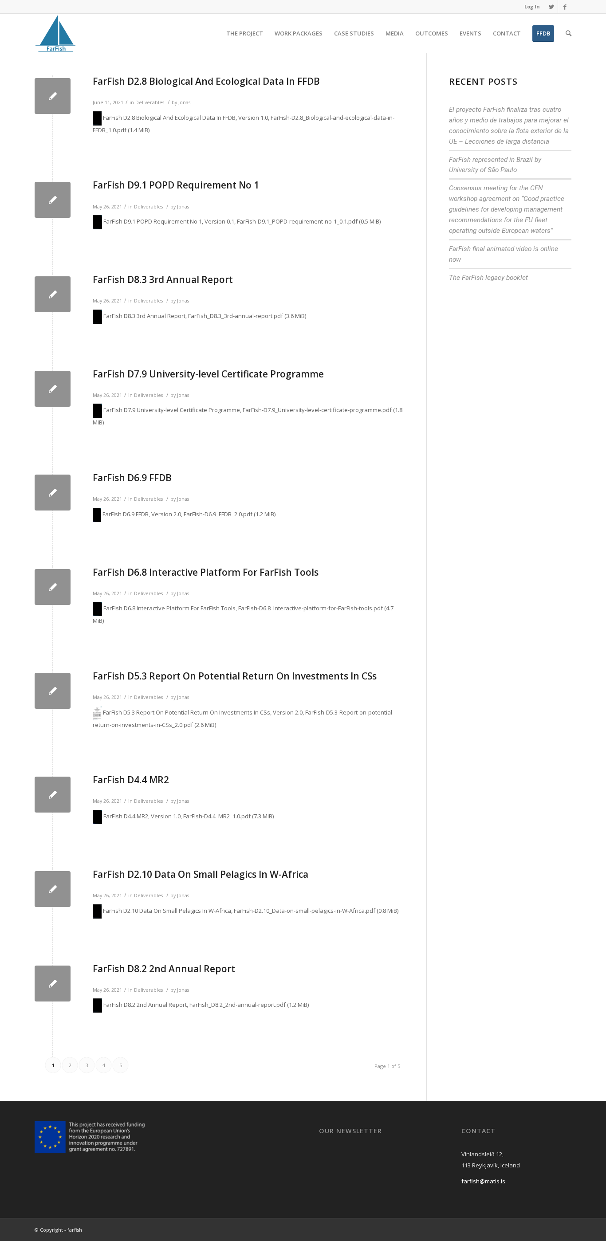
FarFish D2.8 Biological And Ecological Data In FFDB (206, 81)
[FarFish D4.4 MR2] (53, 795)
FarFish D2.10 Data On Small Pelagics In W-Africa (200, 874)
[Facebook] (564, 6)
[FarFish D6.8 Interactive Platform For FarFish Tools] (53, 587)
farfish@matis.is (483, 1181)
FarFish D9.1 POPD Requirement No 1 (176, 185)
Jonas (184, 102)
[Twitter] (551, 6)
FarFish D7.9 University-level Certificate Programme (208, 374)
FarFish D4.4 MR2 (131, 780)
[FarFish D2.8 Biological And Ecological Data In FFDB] (53, 96)
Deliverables (149, 102)
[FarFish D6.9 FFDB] (53, 493)
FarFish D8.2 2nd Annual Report (164, 968)
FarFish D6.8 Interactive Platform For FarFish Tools (206, 572)
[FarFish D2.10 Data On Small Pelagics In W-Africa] (53, 889)
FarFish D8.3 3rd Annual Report (163, 279)
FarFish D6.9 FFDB (132, 477)
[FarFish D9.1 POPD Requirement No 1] (53, 200)
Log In (532, 6)
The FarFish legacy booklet (488, 278)
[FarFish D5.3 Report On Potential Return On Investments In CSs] (53, 691)
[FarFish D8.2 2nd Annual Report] (53, 983)
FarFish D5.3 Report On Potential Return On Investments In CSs (235, 676)
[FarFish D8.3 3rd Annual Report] (53, 294)
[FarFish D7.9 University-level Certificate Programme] (53, 389)
